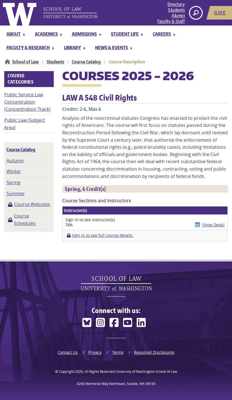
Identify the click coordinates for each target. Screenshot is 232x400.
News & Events (111, 47)
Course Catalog (86, 62)
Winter (14, 171)
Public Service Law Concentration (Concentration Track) (27, 102)
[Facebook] (114, 322)
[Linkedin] (141, 322)
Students (176, 10)
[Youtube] (127, 322)
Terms (118, 352)
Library (72, 47)
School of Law (25, 62)
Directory (176, 4)
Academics (46, 34)
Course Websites (32, 204)
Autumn (15, 161)
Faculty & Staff (171, 21)
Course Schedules (25, 219)
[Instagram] (100, 322)
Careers (162, 34)
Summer (16, 193)
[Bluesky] (86, 322)
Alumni (178, 15)
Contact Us (67, 352)
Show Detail (213, 224)
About (14, 34)
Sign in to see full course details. (103, 235)
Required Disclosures (154, 352)
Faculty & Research (28, 47)
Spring (13, 182)
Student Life (125, 34)
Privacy (95, 352)
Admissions (84, 34)
